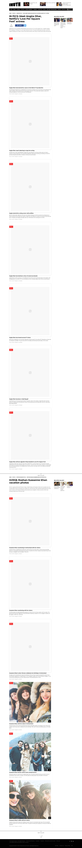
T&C (72, 845)
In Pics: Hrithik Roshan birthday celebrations (57, 487)
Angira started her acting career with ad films (21, 213)
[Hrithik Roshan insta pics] (70, 484)
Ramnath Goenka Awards (50, 840)
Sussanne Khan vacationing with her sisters (20, 610)
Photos (63, 9)
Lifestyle (40, 9)
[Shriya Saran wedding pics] (70, 20)
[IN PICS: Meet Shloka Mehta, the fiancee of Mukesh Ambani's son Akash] (63, 20)
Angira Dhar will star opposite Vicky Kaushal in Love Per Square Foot (27, 461)
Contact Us (61, 845)
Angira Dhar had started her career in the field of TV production (26, 87)
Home (11, 9)
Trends (35, 9)
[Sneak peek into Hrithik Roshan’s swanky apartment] (63, 484)
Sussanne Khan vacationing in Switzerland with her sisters (24, 547)
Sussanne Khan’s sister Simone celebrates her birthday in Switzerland (27, 673)
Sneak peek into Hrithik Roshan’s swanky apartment (62, 488)
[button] (69, 9)
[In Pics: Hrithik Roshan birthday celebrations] (57, 484)
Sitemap (58, 840)
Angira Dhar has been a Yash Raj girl (18, 399)
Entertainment (29, 9)
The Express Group (13, 840)
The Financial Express (30, 840)
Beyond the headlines (52, 9)
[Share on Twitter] (25, 25)
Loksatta (37, 840)
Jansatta (42, 840)
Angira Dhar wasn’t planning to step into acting (21, 150)
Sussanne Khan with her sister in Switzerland (21, 723)
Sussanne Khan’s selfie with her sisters (19, 820)
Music (44, 9)
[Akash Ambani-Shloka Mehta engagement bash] (57, 20)
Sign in (69, 9)
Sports (22, 9)
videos (59, 9)
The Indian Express (21, 840)
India (14, 9)
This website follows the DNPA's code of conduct (19, 842)
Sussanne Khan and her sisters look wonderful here (23, 772)
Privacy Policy (67, 845)
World (18, 9)
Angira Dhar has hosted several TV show (20, 337)
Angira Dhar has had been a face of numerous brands (23, 276)
